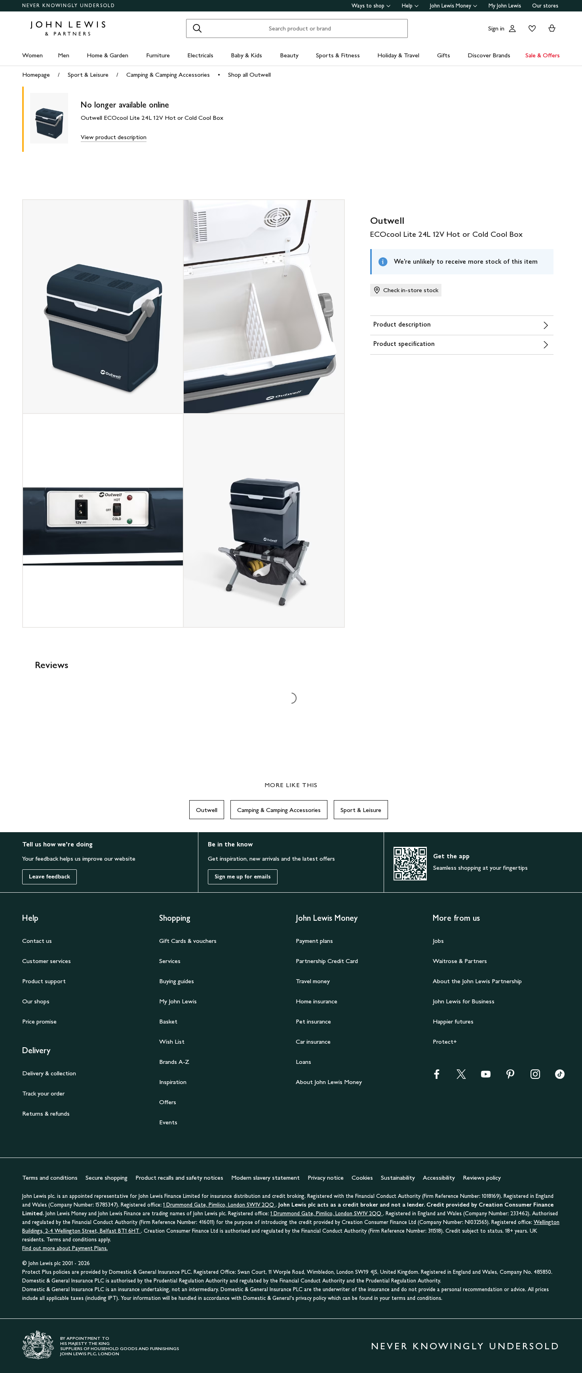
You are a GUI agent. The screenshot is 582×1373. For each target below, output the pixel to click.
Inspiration (172, 1082)
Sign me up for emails (243, 876)
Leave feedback (49, 876)
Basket (168, 1021)
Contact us (37, 940)
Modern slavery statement (265, 1177)
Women (32, 55)
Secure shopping (106, 1177)
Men (63, 55)
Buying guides (176, 981)
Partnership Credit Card (327, 961)
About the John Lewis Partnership (477, 981)
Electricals (200, 55)
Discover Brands (489, 55)
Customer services (46, 961)
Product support (44, 981)
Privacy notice (326, 1177)
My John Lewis (505, 5)
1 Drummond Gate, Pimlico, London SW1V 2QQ (219, 1204)
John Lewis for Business (464, 1001)
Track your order (43, 1093)
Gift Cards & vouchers (188, 940)
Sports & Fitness (338, 55)
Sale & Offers (542, 55)
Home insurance (316, 1001)
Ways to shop (368, 5)
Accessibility (439, 1177)
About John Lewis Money (329, 1082)
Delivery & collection (49, 1073)
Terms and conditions (50, 1177)
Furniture (158, 55)
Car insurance (313, 1041)
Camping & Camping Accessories (168, 74)
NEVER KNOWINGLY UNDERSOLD (68, 5)
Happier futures (453, 1021)
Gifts (443, 55)
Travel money (313, 981)
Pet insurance (313, 1021)
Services (170, 961)
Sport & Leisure (88, 74)
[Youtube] (486, 1076)
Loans (303, 1061)
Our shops (35, 1001)
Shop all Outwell (249, 74)
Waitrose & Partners (460, 961)
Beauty (289, 55)
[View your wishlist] (530, 28)
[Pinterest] (510, 1076)
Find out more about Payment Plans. (65, 1248)
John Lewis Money (450, 5)
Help (407, 5)
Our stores (545, 5)
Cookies (362, 1177)
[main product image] (55, 119)
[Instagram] (535, 1076)
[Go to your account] (512, 28)
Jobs (438, 940)
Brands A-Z (174, 1061)
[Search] (197, 28)
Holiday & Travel (398, 55)
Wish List (171, 1041)
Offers (167, 1102)
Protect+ (445, 1041)
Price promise (39, 1021)
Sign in (496, 28)
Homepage (36, 74)
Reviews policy (482, 1177)
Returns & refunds (46, 1113)
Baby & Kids (246, 55)
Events (168, 1122)
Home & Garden (107, 55)
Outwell (206, 810)
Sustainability (398, 1177)
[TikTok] (560, 1076)
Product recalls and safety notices (179, 1177)
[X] (461, 1076)
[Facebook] (436, 1076)
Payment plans (314, 940)
